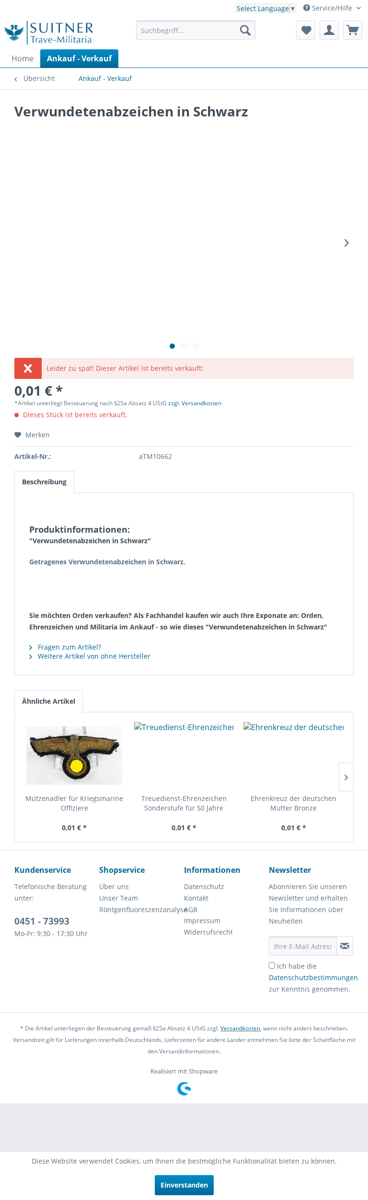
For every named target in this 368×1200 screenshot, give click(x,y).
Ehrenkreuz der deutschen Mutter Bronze (293, 803)
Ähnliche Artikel (48, 701)
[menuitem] (196, 30)
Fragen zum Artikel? (68, 646)
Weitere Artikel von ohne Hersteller (93, 656)
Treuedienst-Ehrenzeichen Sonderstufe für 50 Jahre (184, 803)
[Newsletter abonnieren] (344, 946)
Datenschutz (204, 886)
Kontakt (196, 898)
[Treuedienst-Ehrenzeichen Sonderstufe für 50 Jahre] (184, 755)
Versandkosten (240, 1028)
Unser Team (118, 898)
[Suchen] (245, 30)
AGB (190, 909)
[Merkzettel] (305, 30)
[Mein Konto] (329, 30)
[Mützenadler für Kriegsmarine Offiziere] (74, 755)
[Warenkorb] (352, 30)
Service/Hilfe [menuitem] (332, 7)
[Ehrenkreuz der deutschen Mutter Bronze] (293, 755)
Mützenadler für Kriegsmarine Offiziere (74, 803)
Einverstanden (184, 1184)
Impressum (202, 920)
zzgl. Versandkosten (194, 403)
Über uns (114, 886)
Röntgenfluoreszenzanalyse (139, 909)
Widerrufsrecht (208, 932)
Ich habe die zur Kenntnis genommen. (313, 977)
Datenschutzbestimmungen (313, 977)
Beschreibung (44, 481)
